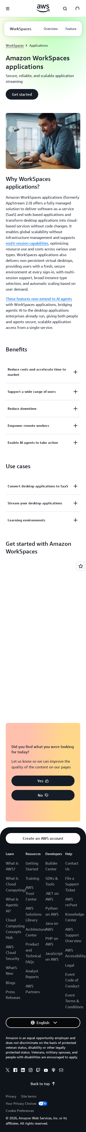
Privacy (11, 1096)
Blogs (10, 982)
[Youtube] (46, 1070)
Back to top (40, 1083)
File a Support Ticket (72, 884)
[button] (22, 94)
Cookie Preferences (20, 1111)
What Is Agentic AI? (12, 905)
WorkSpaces (15, 45)
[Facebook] (15, 1070)
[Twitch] (38, 1070)
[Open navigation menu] (7, 8)
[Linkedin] (23, 1070)
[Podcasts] (53, 1070)
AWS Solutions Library (34, 914)
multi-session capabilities (27, 243)
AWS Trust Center (31, 893)
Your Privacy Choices (21, 1103)
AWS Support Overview (73, 935)
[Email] (61, 1070)
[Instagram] (30, 1070)
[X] (8, 1070)
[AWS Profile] (77, 8)
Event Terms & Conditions (74, 1001)
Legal (69, 965)
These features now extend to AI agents (39, 298)
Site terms (28, 1096)
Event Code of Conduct (72, 980)
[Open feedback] (80, 566)
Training (32, 878)
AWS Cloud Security (12, 952)
